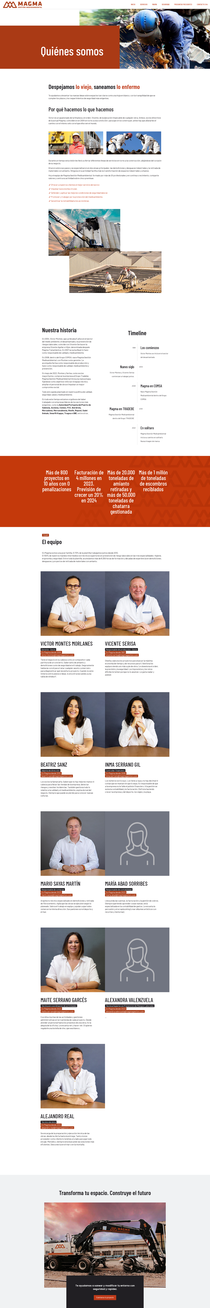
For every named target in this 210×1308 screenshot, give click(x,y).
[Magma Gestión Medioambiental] (22, 4)
